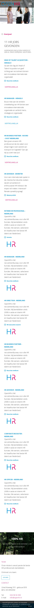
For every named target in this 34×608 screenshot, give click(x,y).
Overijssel (8, 34)
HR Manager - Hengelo (13, 98)
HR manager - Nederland (14, 257)
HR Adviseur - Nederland (14, 390)
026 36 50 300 (15, 595)
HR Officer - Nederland (13, 479)
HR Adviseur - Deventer (13, 174)
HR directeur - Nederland (14, 300)
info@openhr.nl (16, 597)
